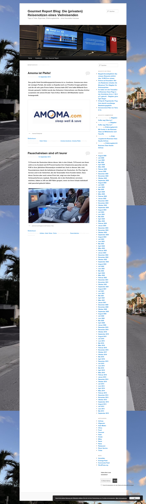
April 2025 (101, 192)
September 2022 (103, 262)
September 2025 (103, 180)
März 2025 (101, 194)
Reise (45, 141)
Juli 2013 (101, 406)
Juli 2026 (101, 158)
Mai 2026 (101, 162)
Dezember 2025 (103, 174)
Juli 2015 (101, 363)
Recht (100, 441)
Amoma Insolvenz (65, 141)
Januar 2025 (102, 198)
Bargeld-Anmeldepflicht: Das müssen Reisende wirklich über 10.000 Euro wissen (107, 76)
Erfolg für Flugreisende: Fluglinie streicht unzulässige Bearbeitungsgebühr (108, 103)
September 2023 (103, 235)
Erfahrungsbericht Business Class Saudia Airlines (107, 138)
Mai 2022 (101, 271)
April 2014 (101, 388)
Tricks (55, 233)
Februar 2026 (102, 169)
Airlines (42, 233)
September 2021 (103, 287)
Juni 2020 (101, 318)
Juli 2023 (101, 239)
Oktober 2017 (102, 352)
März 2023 (101, 248)
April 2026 (101, 165)
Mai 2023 (101, 244)
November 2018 (103, 350)
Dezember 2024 (103, 201)
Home (30, 58)
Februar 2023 (102, 250)
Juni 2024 (101, 214)
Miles (100, 439)
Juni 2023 (101, 241)
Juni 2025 (101, 187)
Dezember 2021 (103, 280)
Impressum (38, 58)
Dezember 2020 (103, 305)
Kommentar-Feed (104, 463)
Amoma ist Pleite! (39, 73)
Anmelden (101, 458)
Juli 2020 (101, 316)
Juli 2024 (101, 212)
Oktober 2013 (102, 400)
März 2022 (101, 275)
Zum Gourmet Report (52, 58)
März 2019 (101, 345)
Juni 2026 (101, 160)
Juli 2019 (101, 339)
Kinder (100, 437)
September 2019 (103, 334)
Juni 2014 (101, 386)
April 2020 (101, 323)
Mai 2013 (101, 411)
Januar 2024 (102, 226)
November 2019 (103, 329)
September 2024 (103, 207)
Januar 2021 (102, 302)
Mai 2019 (101, 343)
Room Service (103, 448)
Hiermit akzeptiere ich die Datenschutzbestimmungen (118, 485)
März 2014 (101, 391)
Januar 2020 (102, 325)
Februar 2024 (102, 223)
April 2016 (101, 359)
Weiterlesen (33, 138)
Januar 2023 (102, 253)
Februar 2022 (102, 277)
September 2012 (103, 413)
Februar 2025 (102, 196)
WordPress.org (103, 465)
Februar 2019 (102, 348)
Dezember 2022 (103, 255)
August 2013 (102, 404)
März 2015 (101, 372)
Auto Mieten (102, 426)
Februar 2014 (102, 393)
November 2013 (103, 397)
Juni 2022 (101, 269)
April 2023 (101, 246)
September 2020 (103, 311)
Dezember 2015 (103, 361)
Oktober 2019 (102, 332)
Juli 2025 (101, 185)
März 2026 (101, 167)
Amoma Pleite (76, 141)
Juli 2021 (101, 291)
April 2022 (101, 273)
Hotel (41, 141)
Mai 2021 (101, 296)
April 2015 (101, 370)
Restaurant (101, 446)
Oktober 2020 (102, 309)
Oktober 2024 (102, 205)
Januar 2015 (102, 377)
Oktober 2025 (102, 178)
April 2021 (101, 298)
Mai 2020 (101, 320)
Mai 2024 (101, 217)
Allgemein (101, 423)
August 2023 (102, 237)
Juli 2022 (101, 266)
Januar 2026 (102, 171)
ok (134, 498)
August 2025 (102, 183)
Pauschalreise (74, 233)
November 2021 (103, 282)
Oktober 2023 (102, 232)
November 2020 (103, 307)
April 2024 (101, 219)
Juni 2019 (101, 341)
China (100, 428)
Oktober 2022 (102, 259)
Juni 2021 (101, 293)
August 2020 (102, 314)
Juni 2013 (101, 409)
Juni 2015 (101, 366)
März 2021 (101, 300)
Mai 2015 (101, 368)
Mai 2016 (101, 357)
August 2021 (102, 289)
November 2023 (103, 230)
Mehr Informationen (121, 498)
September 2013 (103, 402)
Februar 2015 (102, 375)
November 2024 (103, 203)
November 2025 (103, 176)
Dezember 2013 (103, 395)
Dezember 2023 (103, 228)
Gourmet (101, 432)
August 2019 (102, 336)
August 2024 (102, 210)
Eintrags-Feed (102, 461)
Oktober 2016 (102, 354)
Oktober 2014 (102, 381)
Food (100, 430)
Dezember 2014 (103, 379)
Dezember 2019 (103, 327)
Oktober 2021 (102, 284)
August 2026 (102, 156)
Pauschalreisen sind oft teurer (47, 153)
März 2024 (101, 221)
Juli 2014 (101, 384)
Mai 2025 (101, 189)
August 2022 (102, 264)
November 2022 (103, 257)
